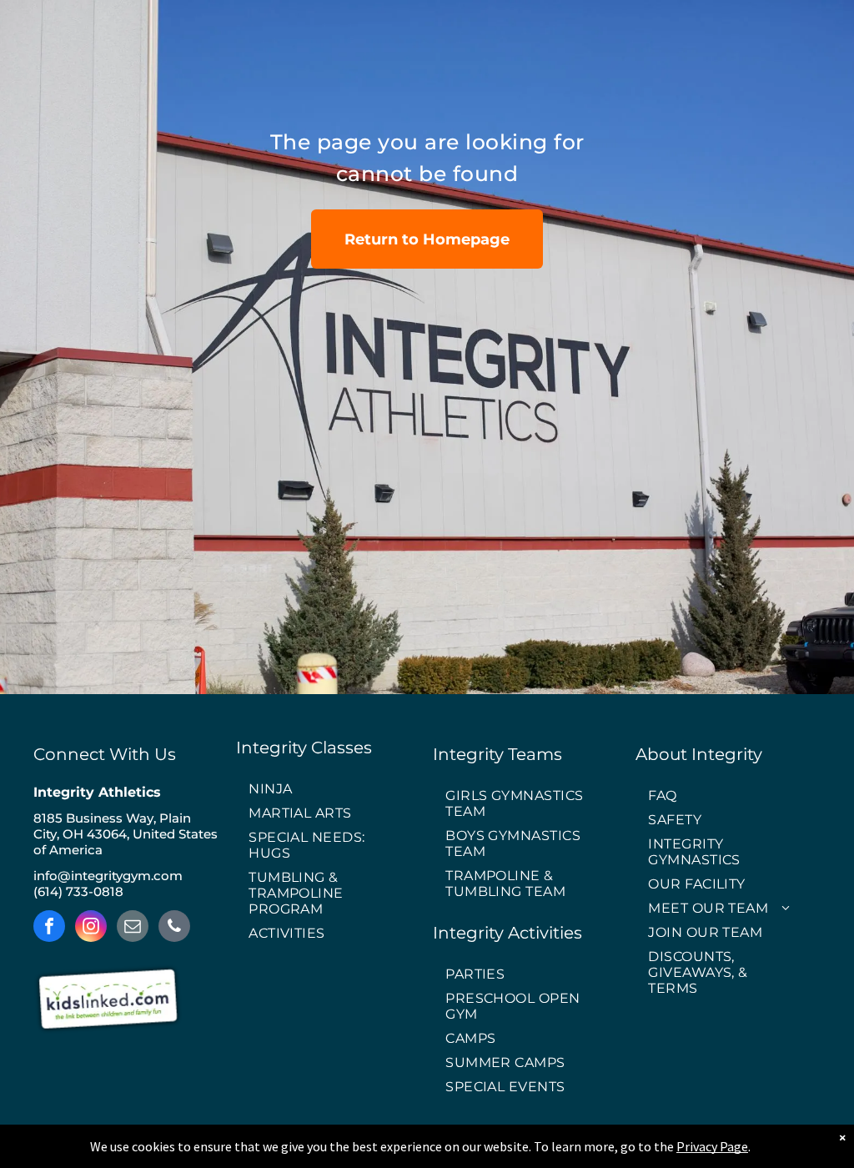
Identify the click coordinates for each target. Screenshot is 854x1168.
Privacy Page (712, 1146)
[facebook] (49, 928)
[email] (132, 928)
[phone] (174, 928)
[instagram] (91, 928)
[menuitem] (329, 790)
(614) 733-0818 (78, 891)
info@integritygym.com (108, 876)
